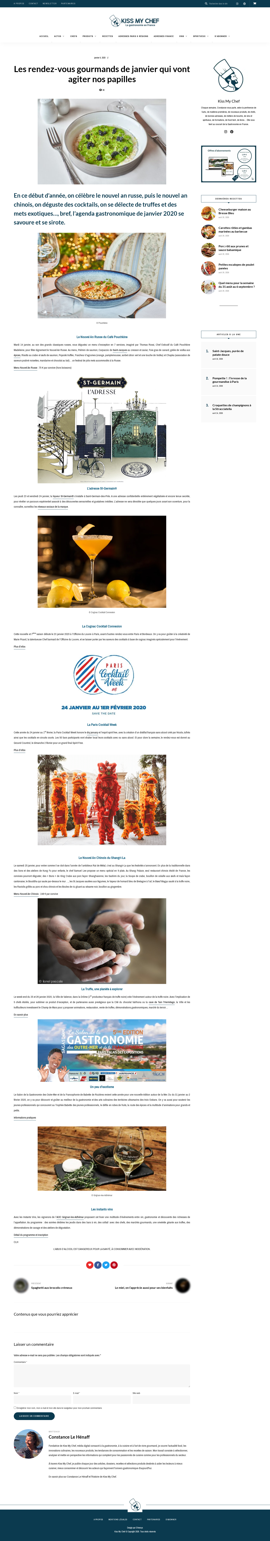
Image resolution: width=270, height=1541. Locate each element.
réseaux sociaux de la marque (53, 506)
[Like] (89, 1265)
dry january (92, 732)
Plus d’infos (19, 646)
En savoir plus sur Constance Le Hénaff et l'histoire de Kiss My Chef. (83, 1476)
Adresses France (164, 36)
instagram (237, 3)
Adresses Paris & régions (133, 36)
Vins (181, 36)
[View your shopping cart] (255, 3)
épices (17, 355)
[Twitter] (106, 1265)
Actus (57, 36)
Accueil (44, 36)
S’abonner (221, 36)
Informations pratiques (25, 1117)
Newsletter (50, 3)
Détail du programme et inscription (31, 1234)
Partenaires (68, 3)
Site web (136, 1393)
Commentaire (20, 1362)
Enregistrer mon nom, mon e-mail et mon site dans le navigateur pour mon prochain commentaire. (59, 1408)
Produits (88, 36)
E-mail (76, 1393)
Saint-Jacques (120, 350)
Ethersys (139, 1528)
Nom (16, 1393)
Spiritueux (199, 36)
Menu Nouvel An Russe (25, 367)
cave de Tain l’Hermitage (162, 1002)
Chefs (73, 36)
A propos (19, 3)
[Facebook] (98, 1265)
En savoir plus (21, 1014)
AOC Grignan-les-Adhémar (70, 1217)
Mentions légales (118, 1519)
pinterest (244, 3)
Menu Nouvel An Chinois (26, 893)
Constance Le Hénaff (69, 1437)
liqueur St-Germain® (63, 496)
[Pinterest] (114, 1265)
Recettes (107, 36)
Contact (33, 3)
